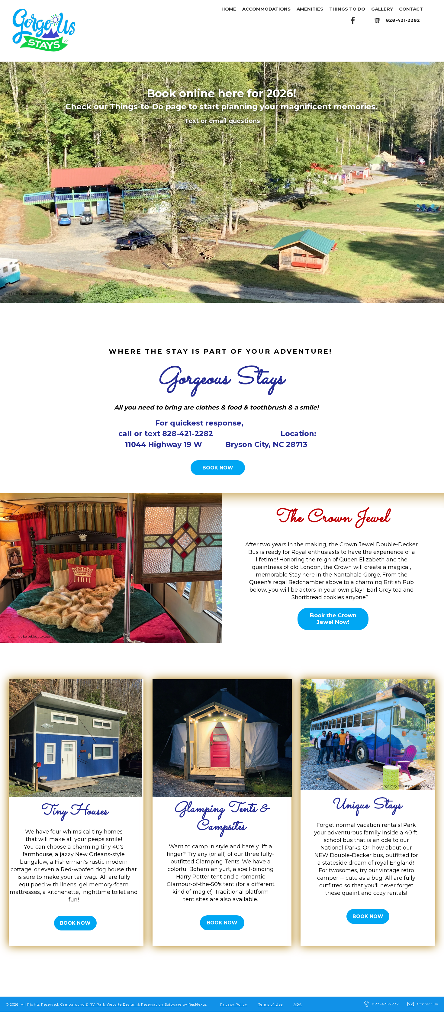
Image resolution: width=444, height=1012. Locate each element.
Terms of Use (270, 1004)
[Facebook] (353, 20)
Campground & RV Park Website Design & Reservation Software (121, 1004)
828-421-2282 (403, 20)
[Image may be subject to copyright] (75, 682)
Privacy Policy (233, 1004)
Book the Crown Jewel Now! (333, 619)
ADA (298, 1004)
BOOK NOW (217, 467)
